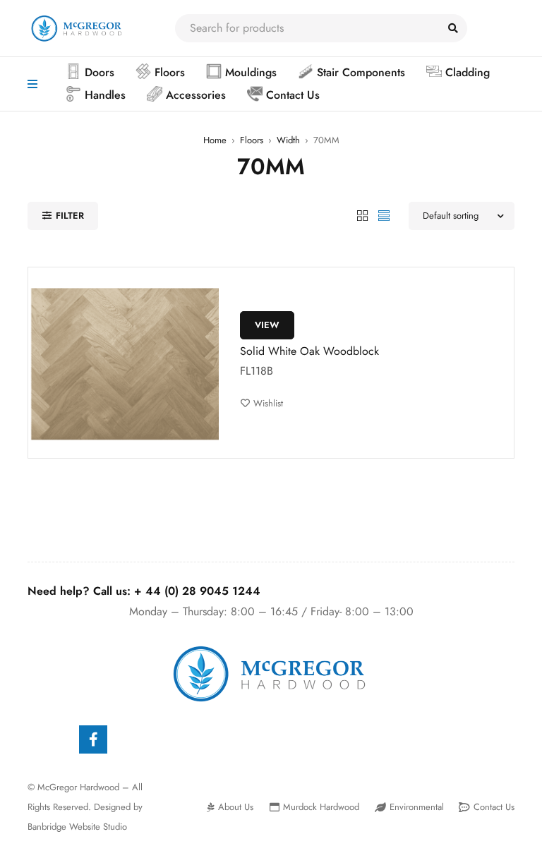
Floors (251, 140)
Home (215, 140)
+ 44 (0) (197, 591)
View (267, 325)
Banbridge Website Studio (77, 826)
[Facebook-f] (93, 739)
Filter (70, 215)
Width (288, 140)
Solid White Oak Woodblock (309, 351)
